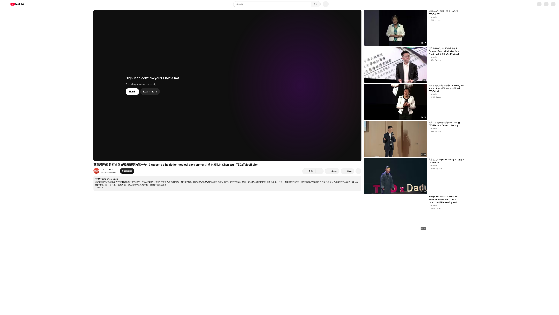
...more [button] (99, 188)
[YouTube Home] (17, 4)
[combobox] (273, 4)
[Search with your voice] (326, 4)
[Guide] (5, 4)
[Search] (316, 4)
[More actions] (358, 171)
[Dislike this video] (319, 171)
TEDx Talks (107, 169)
